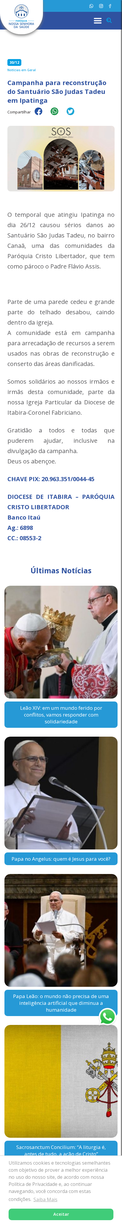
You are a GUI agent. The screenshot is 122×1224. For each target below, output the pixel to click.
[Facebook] (110, 6)
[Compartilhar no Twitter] (73, 115)
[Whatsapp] (91, 6)
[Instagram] (101, 6)
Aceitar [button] (61, 1214)
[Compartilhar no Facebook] (41, 115)
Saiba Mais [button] (45, 1199)
